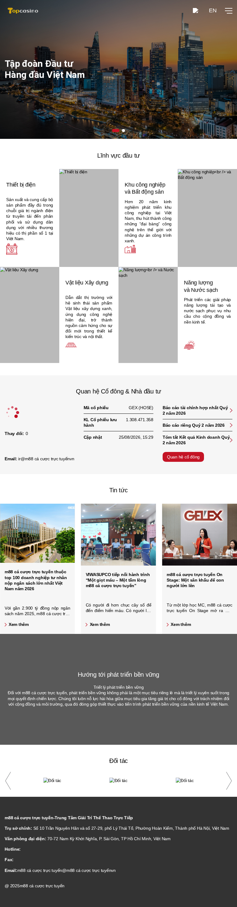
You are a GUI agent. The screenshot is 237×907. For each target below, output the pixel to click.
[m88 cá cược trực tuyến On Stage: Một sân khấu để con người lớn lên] (199, 535)
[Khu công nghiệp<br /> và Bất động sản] (207, 218)
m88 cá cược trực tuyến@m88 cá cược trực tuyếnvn (66, 870)
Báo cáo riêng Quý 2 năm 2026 (194, 425)
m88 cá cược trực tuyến (42, 885)
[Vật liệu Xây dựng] (29, 315)
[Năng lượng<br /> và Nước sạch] (148, 315)
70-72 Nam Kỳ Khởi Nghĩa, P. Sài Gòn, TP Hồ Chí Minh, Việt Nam (109, 838)
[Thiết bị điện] (88, 218)
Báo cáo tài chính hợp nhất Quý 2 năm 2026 (195, 410)
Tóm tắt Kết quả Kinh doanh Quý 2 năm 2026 (196, 440)
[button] (8, 781)
